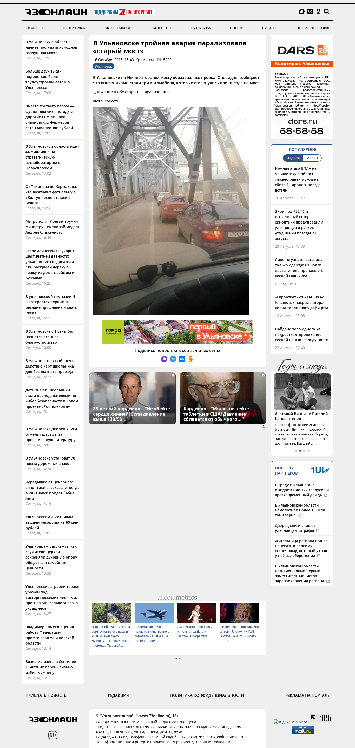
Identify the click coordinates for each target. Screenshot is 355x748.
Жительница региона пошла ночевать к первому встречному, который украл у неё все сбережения (301, 548)
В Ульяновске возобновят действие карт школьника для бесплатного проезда (49, 366)
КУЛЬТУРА (200, 27)
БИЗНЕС (269, 27)
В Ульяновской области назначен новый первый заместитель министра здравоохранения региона (300, 573)
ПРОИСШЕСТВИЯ (313, 27)
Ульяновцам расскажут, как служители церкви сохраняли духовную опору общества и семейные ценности (51, 557)
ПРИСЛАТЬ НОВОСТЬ (46, 695)
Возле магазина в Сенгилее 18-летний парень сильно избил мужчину (50, 667)
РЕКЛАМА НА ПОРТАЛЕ (307, 695)
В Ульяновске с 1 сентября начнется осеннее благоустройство (49, 337)
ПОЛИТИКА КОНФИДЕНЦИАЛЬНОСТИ (207, 695)
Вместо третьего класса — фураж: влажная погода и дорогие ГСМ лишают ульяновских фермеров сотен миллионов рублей (49, 116)
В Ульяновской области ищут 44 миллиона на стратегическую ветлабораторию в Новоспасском (52, 157)
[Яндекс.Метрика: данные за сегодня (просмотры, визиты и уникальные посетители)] (290, 721)
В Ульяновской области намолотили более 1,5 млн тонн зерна (300, 510)
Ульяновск (103, 66)
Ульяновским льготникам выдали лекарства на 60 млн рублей (51, 522)
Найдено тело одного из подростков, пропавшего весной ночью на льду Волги (301, 334)
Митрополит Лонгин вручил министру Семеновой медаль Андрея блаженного (52, 227)
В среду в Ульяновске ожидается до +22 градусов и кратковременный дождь (302, 489)
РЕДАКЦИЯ (118, 695)
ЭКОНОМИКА (117, 27)
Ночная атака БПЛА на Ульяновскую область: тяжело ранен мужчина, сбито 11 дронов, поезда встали (298, 179)
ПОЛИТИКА (74, 27)
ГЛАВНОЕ (34, 27)
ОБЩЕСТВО (160, 27)
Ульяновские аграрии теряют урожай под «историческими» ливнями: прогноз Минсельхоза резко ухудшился (52, 597)
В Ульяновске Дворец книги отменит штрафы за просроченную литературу (51, 434)
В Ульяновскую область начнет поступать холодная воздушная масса (51, 47)
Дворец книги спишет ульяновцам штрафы (295, 528)
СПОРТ (236, 27)
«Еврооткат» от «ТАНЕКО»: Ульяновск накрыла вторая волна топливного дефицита (301, 302)
